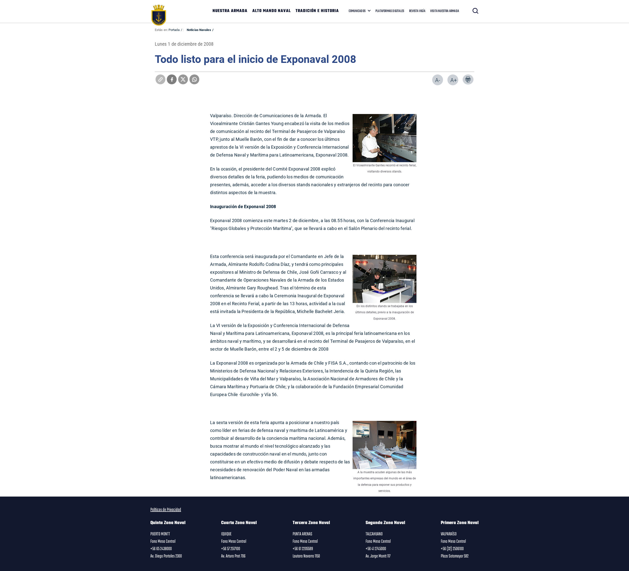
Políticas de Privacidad (165, 510)
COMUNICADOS (357, 11)
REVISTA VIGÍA (417, 11)
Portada (174, 30)
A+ (453, 80)
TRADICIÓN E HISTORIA (317, 11)
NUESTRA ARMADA (230, 11)
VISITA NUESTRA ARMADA (444, 11)
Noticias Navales (199, 30)
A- (437, 80)
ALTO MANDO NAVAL (271, 11)
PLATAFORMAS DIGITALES (389, 11)
